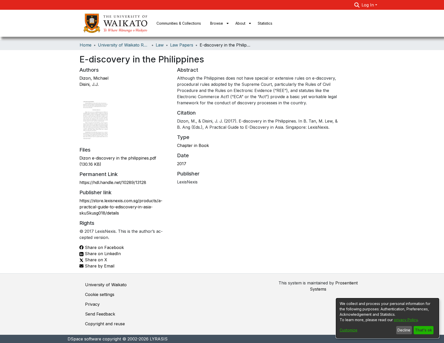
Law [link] (160, 45)
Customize (348, 330)
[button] (357, 5)
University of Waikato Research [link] (123, 45)
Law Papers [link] (181, 45)
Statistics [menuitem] (265, 23)
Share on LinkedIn (102, 253)
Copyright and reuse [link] (105, 323)
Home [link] (85, 45)
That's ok (423, 330)
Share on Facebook (104, 247)
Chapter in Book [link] (193, 145)
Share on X (95, 259)
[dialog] (387, 318)
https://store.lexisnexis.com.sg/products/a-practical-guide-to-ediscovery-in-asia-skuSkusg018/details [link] (120, 207)
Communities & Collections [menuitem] (178, 23)
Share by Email (99, 265)
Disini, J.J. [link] (89, 84)
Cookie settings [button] (99, 294)
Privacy (92, 304)
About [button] (240, 23)
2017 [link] (181, 163)
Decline (403, 330)
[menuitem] (218, 23)
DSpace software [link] (84, 338)
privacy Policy (406, 320)
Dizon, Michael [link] (93, 78)
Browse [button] (216, 23)
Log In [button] (368, 4)
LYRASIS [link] (159, 338)
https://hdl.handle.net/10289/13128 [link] (112, 182)
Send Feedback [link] (100, 314)
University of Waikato (106, 284)
